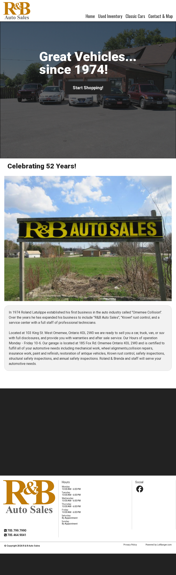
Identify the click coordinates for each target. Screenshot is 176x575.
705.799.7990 (16, 530)
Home (90, 16)
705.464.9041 (16, 535)
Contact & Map (160, 16)
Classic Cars (135, 16)
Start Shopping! (88, 87)
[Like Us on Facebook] (139, 489)
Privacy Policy (130, 545)
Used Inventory (110, 16)
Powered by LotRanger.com (159, 545)
